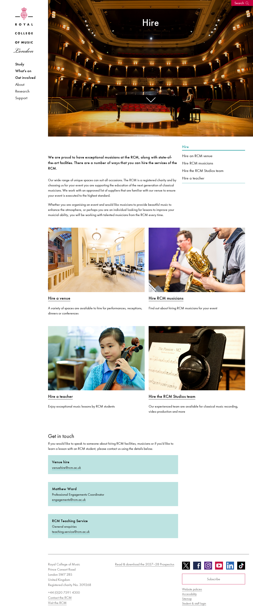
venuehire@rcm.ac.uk (66, 467)
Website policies (192, 589)
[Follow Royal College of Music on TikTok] (241, 567)
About (19, 84)
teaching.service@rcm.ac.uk (71, 531)
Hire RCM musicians (197, 163)
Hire (185, 146)
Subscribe (213, 579)
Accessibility (189, 594)
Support (21, 97)
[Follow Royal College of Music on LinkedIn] (230, 567)
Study (19, 64)
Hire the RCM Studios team (203, 170)
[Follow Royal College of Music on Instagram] (208, 567)
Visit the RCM (57, 603)
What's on (23, 70)
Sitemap (187, 599)
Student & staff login (194, 603)
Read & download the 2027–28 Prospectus (144, 564)
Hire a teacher (193, 178)
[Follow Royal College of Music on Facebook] (197, 567)
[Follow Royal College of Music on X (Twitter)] (186, 567)
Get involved (25, 77)
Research (22, 91)
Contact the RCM (60, 597)
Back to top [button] (230, 600)
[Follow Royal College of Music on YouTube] (219, 567)
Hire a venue (59, 298)
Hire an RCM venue (197, 155)
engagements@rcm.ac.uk (69, 499)
